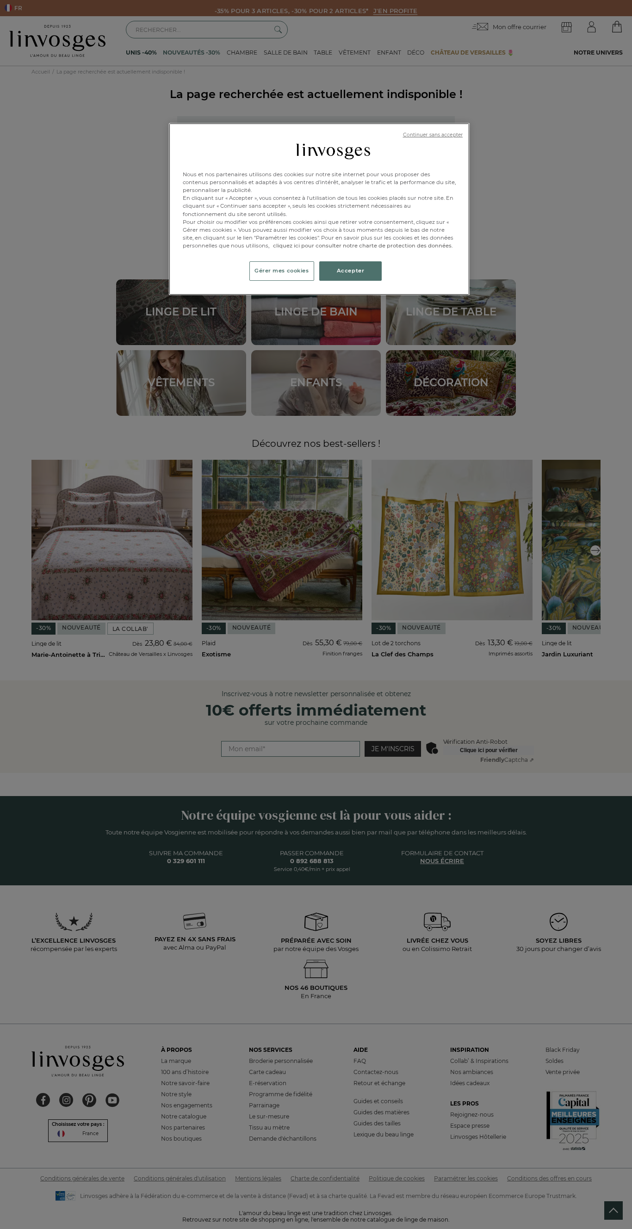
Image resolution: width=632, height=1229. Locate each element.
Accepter (351, 270)
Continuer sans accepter (433, 135)
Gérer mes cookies (281, 270)
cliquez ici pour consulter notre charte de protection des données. (363, 245)
